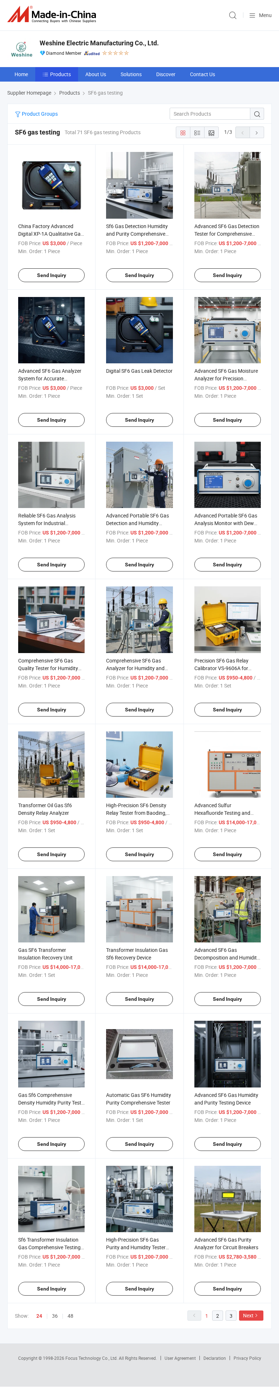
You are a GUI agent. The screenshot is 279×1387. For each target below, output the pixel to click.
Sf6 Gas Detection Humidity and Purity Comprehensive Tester (137, 234)
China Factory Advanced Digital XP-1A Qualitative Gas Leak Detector (50, 234)
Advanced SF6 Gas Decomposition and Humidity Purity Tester (226, 957)
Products (60, 74)
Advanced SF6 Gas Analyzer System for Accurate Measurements (49, 378)
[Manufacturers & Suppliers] (53, 14)
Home (21, 74)
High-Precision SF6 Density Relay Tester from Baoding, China (136, 813)
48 (70, 1315)
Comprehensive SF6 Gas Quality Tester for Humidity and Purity (48, 668)
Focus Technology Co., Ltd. (92, 1358)
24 (39, 1316)
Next (248, 1315)
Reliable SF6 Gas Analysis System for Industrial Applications (47, 523)
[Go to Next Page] (257, 132)
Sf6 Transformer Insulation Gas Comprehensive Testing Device (49, 1247)
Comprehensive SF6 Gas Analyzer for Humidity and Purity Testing (135, 668)
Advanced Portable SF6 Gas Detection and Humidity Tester (137, 523)
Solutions (131, 74)
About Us (95, 74)
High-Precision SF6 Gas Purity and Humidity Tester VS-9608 (136, 1247)
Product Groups (39, 113)
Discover (165, 74)
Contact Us (202, 74)
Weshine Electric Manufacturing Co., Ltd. (99, 43)
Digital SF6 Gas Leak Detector (139, 370)
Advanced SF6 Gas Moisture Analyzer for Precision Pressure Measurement (226, 378)
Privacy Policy (247, 1358)
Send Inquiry (51, 275)
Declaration (214, 1358)
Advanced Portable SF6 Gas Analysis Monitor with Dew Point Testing (225, 523)
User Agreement (180, 1358)
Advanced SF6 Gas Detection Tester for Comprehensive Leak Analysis (226, 234)
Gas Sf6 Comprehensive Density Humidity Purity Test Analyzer (49, 1102)
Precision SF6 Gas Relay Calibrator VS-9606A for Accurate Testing (221, 668)
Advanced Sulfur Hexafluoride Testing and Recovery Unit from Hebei (222, 813)
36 (55, 1315)
